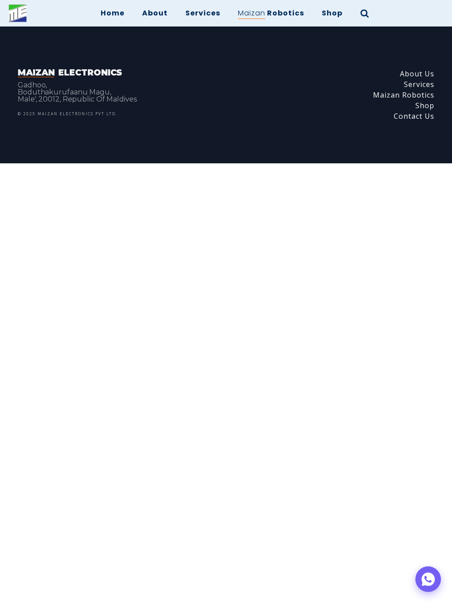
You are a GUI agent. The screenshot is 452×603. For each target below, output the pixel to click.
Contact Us (414, 116)
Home (112, 13)
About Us (417, 74)
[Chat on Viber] (428, 579)
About (155, 13)
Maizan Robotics (403, 95)
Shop (332, 13)
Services (202, 13)
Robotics (271, 13)
